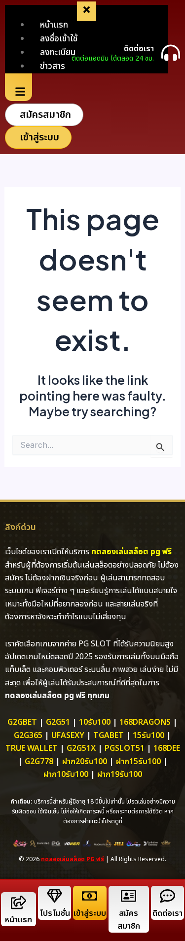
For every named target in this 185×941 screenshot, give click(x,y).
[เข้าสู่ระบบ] (89, 896)
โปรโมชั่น (54, 913)
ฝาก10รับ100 (65, 774)
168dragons (145, 722)
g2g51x (81, 748)
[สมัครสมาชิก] (128, 896)
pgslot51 (125, 748)
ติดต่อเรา (139, 49)
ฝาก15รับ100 (138, 762)
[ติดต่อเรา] (170, 52)
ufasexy (67, 735)
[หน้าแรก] (18, 902)
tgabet (108, 735)
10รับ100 (95, 722)
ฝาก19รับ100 (119, 774)
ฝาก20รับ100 (84, 762)
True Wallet (31, 748)
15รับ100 (148, 735)
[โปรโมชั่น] (54, 896)
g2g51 (58, 722)
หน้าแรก (18, 920)
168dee (166, 748)
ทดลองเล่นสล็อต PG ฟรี (72, 859)
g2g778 (39, 762)
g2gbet (22, 722)
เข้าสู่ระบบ (90, 913)
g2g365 (28, 735)
